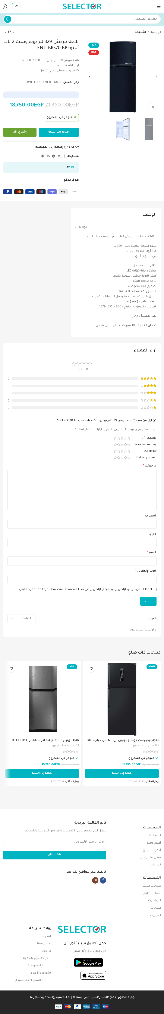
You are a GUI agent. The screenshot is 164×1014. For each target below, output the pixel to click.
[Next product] (5, 32)
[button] (122, 773)
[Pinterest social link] (53, 156)
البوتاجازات (154, 900)
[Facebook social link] (64, 156)
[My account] (5, 6)
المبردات (156, 864)
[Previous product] (14, 32)
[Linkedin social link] (48, 156)
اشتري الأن (20, 132)
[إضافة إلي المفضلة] (91, 668)
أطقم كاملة (154, 843)
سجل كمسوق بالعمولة (37, 958)
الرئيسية (156, 32)
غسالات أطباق (152, 893)
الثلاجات (140, 32)
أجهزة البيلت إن (151, 850)
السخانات (155, 835)
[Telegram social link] (43, 156)
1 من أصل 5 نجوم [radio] (128, 438)
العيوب (152, 534)
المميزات (151, 516)
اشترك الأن (55, 854)
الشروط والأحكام (41, 973)
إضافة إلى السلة (58, 132)
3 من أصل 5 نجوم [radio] (122, 438)
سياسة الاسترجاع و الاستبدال (33, 980)
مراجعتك (150, 466)
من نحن (46, 951)
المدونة (47, 936)
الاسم (152, 553)
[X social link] (59, 156)
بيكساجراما (37, 997)
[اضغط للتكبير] (153, 107)
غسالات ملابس (151, 886)
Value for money (145, 444)
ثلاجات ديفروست (137, 745)
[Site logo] (82, 6)
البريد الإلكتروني (146, 571)
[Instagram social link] (95, 880)
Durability (150, 451)
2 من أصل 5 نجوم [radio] (125, 438)
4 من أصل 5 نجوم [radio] (118, 438)
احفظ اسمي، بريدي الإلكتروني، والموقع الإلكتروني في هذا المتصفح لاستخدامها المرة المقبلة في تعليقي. (85, 589)
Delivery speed (146, 457)
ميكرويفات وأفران (150, 857)
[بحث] (7, 19)
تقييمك (150, 438)
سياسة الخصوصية (39, 965)
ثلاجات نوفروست (57, 745)
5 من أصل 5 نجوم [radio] (115, 438)
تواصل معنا (44, 943)
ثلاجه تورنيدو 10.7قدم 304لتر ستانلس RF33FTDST (45, 740)
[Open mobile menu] (158, 6)
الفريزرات (155, 915)
